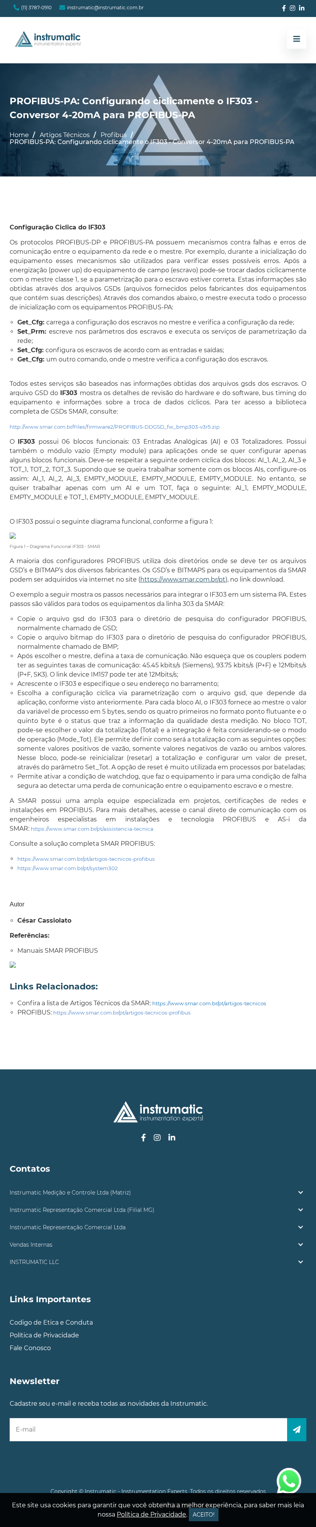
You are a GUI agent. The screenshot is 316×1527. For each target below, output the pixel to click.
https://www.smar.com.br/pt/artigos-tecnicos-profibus (86, 859)
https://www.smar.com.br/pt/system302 (67, 868)
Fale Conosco (30, 1348)
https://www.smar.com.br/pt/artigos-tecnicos (209, 1003)
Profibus (114, 135)
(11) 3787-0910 (36, 7)
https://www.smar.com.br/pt (182, 579)
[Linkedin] (301, 8)
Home (19, 135)
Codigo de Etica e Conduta (51, 1322)
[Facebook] (284, 8)
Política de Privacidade (44, 1335)
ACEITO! (204, 1514)
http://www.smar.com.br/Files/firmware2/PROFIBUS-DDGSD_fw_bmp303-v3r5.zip (115, 427)
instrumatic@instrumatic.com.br (105, 7)
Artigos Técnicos (65, 135)
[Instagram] (292, 8)
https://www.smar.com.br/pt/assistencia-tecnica (92, 829)
